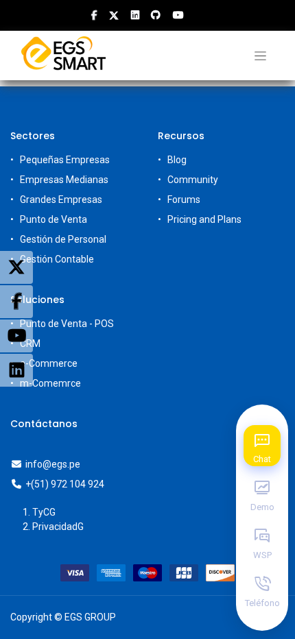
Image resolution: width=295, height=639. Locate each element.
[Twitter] (16, 267)
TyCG (44, 512)
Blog (177, 159)
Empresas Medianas (64, 179)
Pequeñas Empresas (65, 159)
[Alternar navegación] (260, 56)
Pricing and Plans (204, 219)
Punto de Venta (53, 219)
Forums (183, 199)
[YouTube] (16, 336)
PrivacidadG (58, 526)
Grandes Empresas (61, 199)
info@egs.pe (52, 464)
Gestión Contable (57, 259)
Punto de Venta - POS (67, 323)
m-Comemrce (50, 383)
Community (192, 179)
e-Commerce (49, 363)
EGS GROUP (90, 617)
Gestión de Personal (63, 239)
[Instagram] (16, 370)
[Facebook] (16, 301)
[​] (94, 15)
